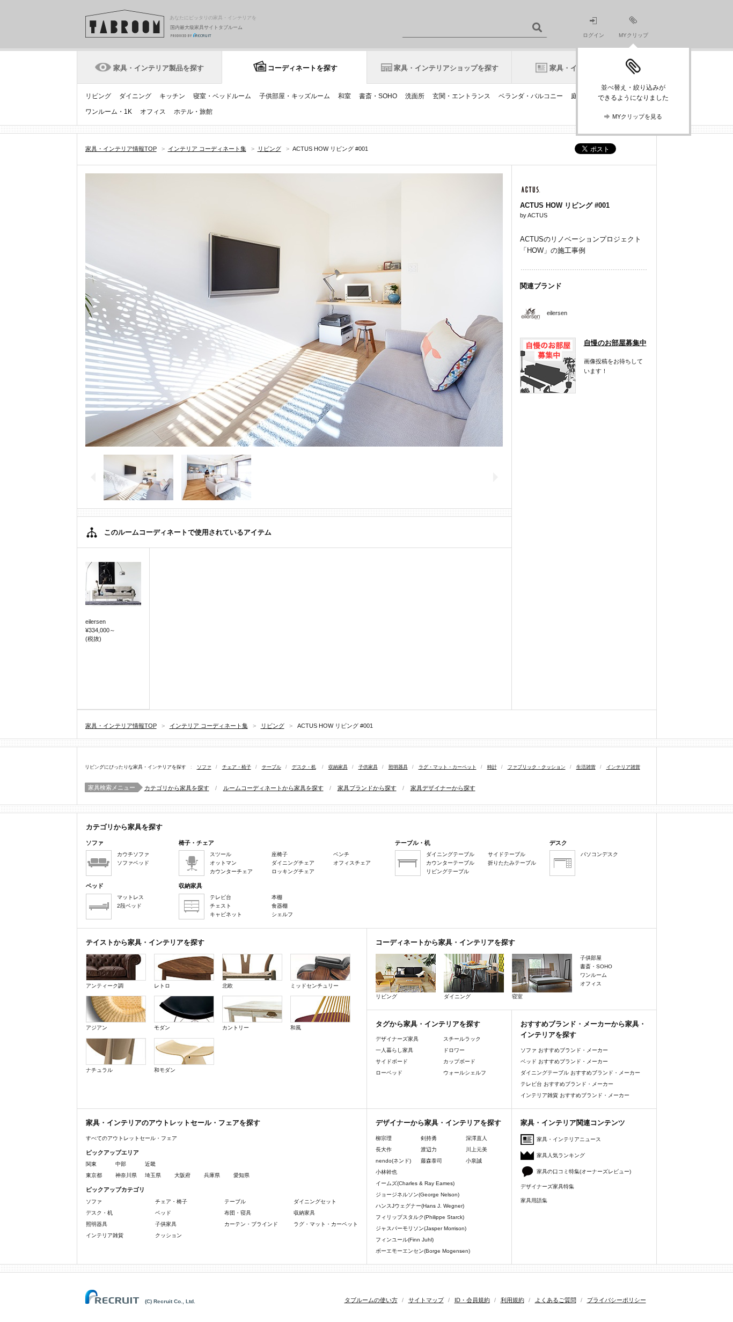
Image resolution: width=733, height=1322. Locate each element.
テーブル (271, 767)
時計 (492, 767)
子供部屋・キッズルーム (294, 96)
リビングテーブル (447, 871)
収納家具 (338, 767)
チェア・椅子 (236, 767)
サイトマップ (426, 1300)
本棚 (277, 897)
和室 (344, 96)
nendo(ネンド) (393, 1161)
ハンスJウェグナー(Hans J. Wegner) (420, 1206)
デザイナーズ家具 (397, 1039)
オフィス (153, 111)
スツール (220, 854)
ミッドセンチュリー (314, 986)
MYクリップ (633, 35)
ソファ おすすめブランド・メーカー (564, 1050)
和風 (295, 1028)
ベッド (163, 1213)
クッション (168, 1235)
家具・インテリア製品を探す (158, 68)
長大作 (384, 1149)
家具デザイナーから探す (443, 788)
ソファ (204, 767)
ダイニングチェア (293, 863)
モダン (162, 1028)
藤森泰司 (431, 1161)
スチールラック (462, 1039)
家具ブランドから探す (367, 788)
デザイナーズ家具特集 (547, 1186)
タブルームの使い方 (371, 1300)
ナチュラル (99, 1070)
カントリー (235, 1028)
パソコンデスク (599, 854)
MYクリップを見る (637, 116)
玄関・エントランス (461, 96)
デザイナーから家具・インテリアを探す (438, 1123)
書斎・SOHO (378, 96)
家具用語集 (534, 1200)
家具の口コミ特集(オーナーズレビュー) (584, 1171)
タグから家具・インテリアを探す (428, 1024)
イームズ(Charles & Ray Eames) (415, 1183)
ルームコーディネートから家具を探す (273, 788)
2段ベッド (129, 906)
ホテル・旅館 (193, 111)
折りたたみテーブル (512, 863)
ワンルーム (593, 975)
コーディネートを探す (303, 68)
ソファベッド (133, 863)
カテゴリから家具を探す (176, 788)
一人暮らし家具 (394, 1050)
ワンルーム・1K (108, 111)
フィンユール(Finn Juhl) (405, 1240)
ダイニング (135, 96)
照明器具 (398, 767)
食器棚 (280, 906)
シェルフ (282, 914)
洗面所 (414, 96)
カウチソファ (133, 854)
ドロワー (454, 1050)
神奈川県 (126, 1175)
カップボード (459, 1061)
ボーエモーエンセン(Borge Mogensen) (423, 1251)
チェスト (220, 906)
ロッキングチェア (293, 871)
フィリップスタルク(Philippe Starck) (420, 1217)
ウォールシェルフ (464, 1073)
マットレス (130, 897)
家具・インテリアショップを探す (446, 68)
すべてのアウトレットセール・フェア (131, 1138)
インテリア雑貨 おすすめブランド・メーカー (575, 1095)
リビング (98, 96)
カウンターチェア (231, 871)
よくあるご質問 (555, 1300)
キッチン (172, 96)
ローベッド (389, 1073)
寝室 (517, 996)
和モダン (164, 1070)
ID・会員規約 (472, 1300)
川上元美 (476, 1149)
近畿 (150, 1164)
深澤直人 (476, 1138)
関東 (91, 1164)
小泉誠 (474, 1161)
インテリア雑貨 (623, 767)
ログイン (593, 35)
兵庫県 (212, 1175)
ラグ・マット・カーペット (448, 767)
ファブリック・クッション (537, 767)
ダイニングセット (315, 1201)
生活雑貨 (586, 767)
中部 (120, 1164)
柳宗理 (384, 1138)
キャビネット (226, 914)
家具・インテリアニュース (569, 1139)
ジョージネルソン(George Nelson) (417, 1194)
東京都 (94, 1175)
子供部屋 (591, 958)
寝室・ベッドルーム (222, 96)
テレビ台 (220, 897)
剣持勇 (429, 1138)
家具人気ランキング (561, 1155)
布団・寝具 (237, 1213)
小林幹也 (386, 1172)
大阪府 (182, 1175)
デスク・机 (304, 767)
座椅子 (280, 854)
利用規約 (512, 1300)
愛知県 (241, 1175)
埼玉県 (153, 1175)
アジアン (96, 1028)
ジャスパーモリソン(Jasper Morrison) (421, 1228)
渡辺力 (429, 1149)
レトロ (162, 986)
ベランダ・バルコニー (531, 96)
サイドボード (392, 1061)
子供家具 (368, 767)
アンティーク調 (104, 986)
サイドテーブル (506, 854)
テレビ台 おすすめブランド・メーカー (567, 1084)
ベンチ (341, 854)
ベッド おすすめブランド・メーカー (564, 1061)
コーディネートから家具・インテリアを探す (445, 942)
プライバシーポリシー (616, 1300)
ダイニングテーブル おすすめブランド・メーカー (580, 1073)
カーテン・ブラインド (251, 1224)
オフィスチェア (352, 863)
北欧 (227, 986)
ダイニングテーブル (450, 854)
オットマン (223, 863)
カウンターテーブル (450, 863)
